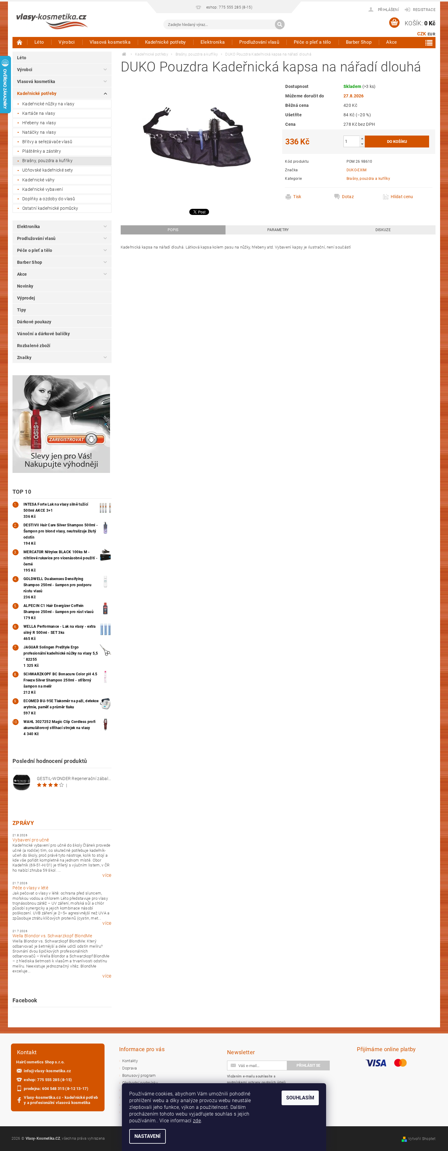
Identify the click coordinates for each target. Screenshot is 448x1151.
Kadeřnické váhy (38, 179)
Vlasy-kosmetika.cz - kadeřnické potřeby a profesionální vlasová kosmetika (61, 1100)
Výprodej (26, 298)
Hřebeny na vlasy (39, 122)
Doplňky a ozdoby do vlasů (48, 198)
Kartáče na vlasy (38, 113)
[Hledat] (280, 24)
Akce (391, 42)
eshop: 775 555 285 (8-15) (48, 1079)
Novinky (25, 286)
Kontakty (130, 1060)
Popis (173, 230)
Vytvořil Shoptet (422, 1139)
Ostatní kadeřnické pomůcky (50, 208)
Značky (24, 357)
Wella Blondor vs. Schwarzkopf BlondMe (52, 935)
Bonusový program (139, 1075)
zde (197, 1121)
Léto (39, 42)
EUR (431, 34)
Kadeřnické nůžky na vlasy (48, 103)
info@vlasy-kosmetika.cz (47, 1071)
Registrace (424, 10)
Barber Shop (359, 42)
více (106, 875)
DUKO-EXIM (357, 170)
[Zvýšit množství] (362, 138)
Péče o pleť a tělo (312, 42)
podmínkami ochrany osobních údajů (256, 1082)
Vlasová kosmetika (110, 42)
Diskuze (383, 230)
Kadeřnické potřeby (165, 42)
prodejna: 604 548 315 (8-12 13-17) (56, 1088)
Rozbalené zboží (34, 345)
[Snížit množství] (362, 144)
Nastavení (147, 1136)
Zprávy (23, 823)
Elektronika (213, 42)
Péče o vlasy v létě (30, 887)
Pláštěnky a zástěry (41, 151)
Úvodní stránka (19, 42)
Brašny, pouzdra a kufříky (47, 160)
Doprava (129, 1068)
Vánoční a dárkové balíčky (43, 333)
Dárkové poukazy (34, 321)
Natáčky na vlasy (39, 132)
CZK (421, 34)
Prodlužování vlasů (259, 42)
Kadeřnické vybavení (42, 189)
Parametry (278, 230)
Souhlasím (300, 1098)
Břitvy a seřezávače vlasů (47, 141)
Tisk (297, 196)
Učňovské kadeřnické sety (47, 170)
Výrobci (67, 42)
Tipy (21, 309)
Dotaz (348, 196)
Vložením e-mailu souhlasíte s (256, 1079)
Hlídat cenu (402, 196)
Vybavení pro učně (30, 839)
